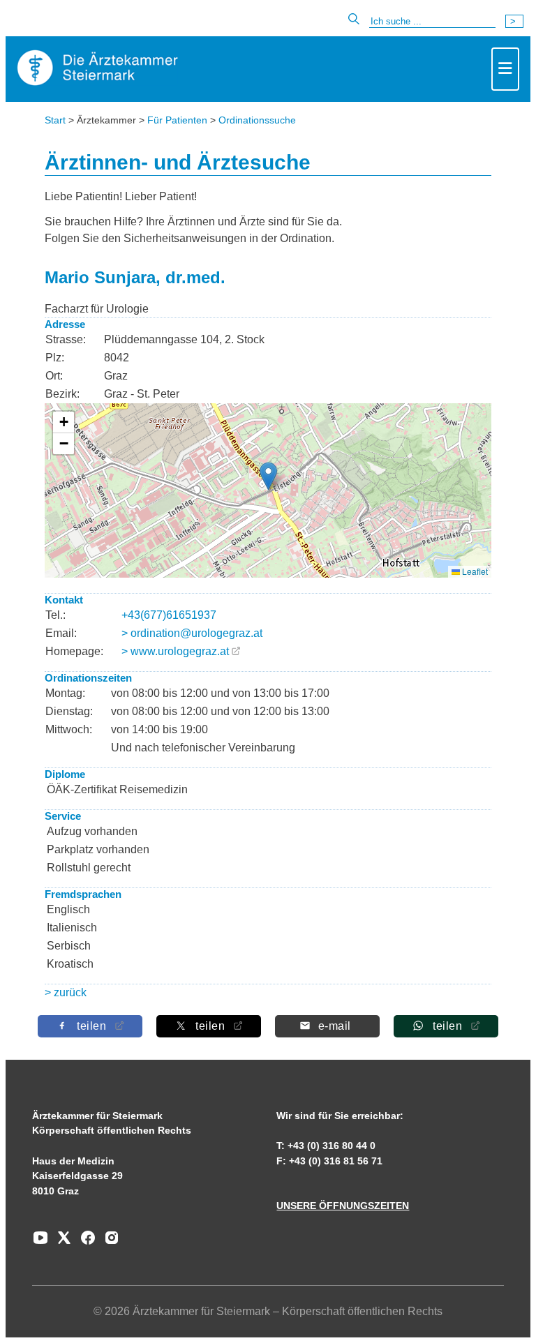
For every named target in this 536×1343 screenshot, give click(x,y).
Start (55, 120)
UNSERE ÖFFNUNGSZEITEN (342, 1205)
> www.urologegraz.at (175, 651)
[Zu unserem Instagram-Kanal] (108, 1242)
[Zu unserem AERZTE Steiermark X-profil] (61, 1242)
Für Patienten (177, 120)
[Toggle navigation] (505, 69)
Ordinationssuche (257, 120)
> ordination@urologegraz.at (191, 633)
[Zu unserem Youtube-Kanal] (40, 1242)
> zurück (66, 992)
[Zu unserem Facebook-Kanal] (84, 1242)
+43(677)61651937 (168, 615)
